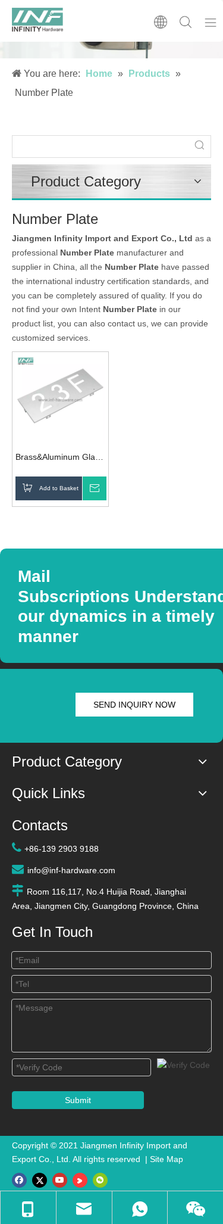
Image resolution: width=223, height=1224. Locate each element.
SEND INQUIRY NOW (134, 704)
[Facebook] (19, 1180)
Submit (78, 1100)
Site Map (166, 1159)
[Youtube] (59, 1180)
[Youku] (80, 1180)
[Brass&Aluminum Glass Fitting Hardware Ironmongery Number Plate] (60, 399)
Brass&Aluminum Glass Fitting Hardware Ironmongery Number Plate (59, 458)
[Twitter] (39, 1180)
